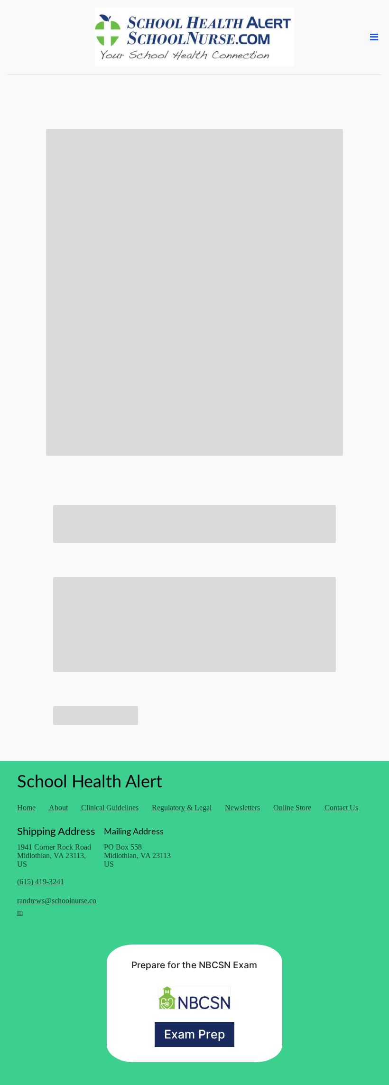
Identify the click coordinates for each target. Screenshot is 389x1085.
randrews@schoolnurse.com (56, 906)
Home (26, 808)
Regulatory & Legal (182, 808)
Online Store (292, 808)
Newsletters (242, 808)
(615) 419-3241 (40, 882)
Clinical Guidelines (110, 808)
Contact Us (341, 808)
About (58, 808)
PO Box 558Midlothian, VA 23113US (137, 855)
